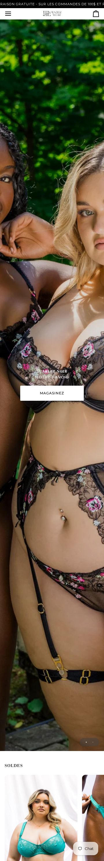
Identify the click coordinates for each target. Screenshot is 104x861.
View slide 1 (86, 742)
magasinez (52, 393)
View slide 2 (92, 742)
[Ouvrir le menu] (13, 13)
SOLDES (14, 765)
